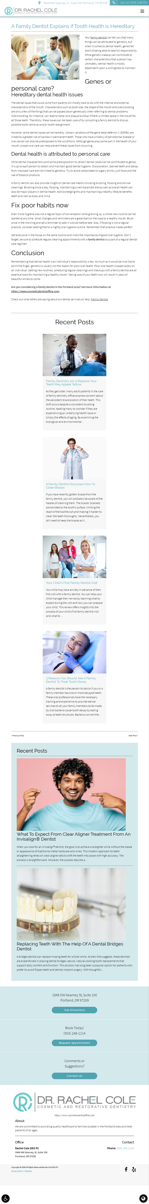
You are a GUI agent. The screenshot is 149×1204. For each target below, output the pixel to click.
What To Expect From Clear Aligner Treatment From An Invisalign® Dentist (74, 837)
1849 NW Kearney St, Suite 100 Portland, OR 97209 (74, 3)
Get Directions (74, 1010)
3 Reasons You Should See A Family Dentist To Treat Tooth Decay (71, 679)
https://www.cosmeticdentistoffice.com (35, 291)
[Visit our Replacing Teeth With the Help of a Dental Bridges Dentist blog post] (71, 939)
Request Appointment (74, 1043)
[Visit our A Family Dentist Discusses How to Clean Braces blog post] (74, 458)
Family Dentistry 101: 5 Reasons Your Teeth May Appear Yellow (71, 382)
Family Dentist (99, 299)
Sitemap (28, 1171)
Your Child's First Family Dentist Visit (71, 583)
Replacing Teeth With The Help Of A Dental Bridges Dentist (70, 946)
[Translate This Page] (143, 1198)
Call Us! (133, 2)
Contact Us (74, 1076)
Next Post (133, 735)
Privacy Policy (17, 1171)
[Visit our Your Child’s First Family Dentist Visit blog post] (74, 557)
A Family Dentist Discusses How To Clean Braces (70, 485)
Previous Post (18, 735)
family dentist (98, 37)
